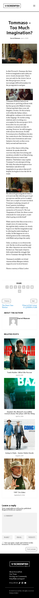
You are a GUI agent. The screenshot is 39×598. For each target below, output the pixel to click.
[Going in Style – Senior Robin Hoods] (19, 434)
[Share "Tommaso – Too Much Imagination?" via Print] (19, 291)
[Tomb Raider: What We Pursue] (19, 354)
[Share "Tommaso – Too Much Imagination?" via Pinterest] (19, 287)
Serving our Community (18, 576)
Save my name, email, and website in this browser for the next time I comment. (17, 543)
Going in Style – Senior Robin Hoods (19, 453)
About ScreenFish (15, 572)
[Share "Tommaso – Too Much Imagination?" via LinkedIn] (24, 287)
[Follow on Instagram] (22, 583)
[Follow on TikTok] (19, 583)
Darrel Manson (15, 38)
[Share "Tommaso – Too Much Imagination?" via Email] (32, 287)
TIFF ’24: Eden (19, 492)
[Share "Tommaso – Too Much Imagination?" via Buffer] (28, 287)
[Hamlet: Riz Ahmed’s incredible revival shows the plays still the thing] (19, 393)
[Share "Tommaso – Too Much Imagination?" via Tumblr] (15, 287)
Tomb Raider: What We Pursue (19, 372)
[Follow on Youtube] (25, 583)
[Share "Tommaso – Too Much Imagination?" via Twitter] (11, 287)
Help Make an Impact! (16, 579)
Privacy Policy (13, 593)
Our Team (13, 574)
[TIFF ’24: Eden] (19, 474)
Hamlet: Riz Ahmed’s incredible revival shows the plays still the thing (19, 413)
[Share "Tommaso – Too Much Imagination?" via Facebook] (7, 287)
